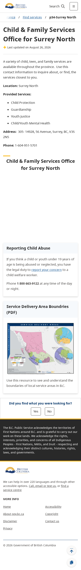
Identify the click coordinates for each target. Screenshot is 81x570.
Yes (35, 411)
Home (7, 506)
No (49, 411)
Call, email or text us (42, 486)
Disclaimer (10, 521)
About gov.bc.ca (13, 514)
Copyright (51, 514)
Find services (32, 17)
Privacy (7, 528)
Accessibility (53, 506)
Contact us (52, 521)
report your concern (46, 270)
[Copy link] (71, 562)
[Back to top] (71, 550)
